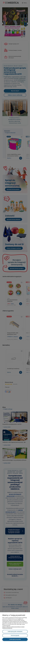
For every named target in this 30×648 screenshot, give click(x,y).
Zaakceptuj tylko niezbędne (15, 631)
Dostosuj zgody (15, 635)
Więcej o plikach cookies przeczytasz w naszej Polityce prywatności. (13, 627)
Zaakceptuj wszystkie (15, 639)
